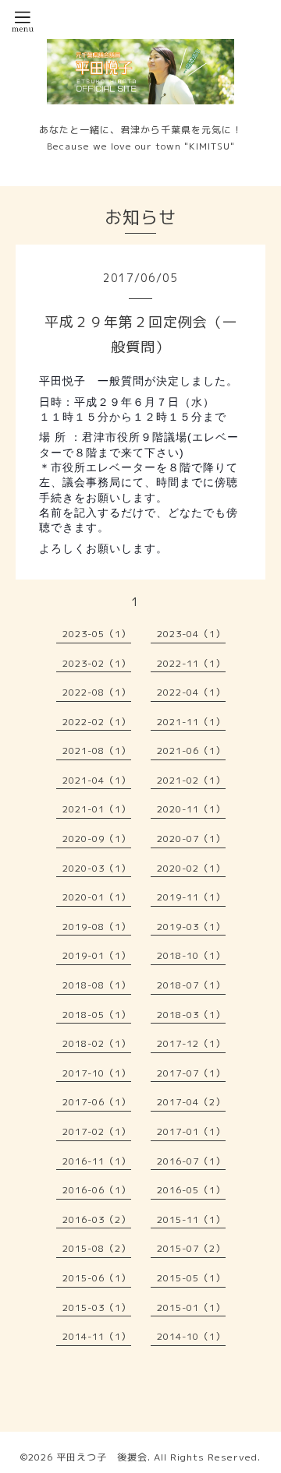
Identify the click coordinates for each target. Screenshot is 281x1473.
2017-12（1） (191, 1043)
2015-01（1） (191, 1307)
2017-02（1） (96, 1131)
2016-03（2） (96, 1219)
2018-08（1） (96, 985)
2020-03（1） (96, 868)
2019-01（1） (96, 955)
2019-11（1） (191, 897)
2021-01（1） (96, 809)
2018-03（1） (191, 1014)
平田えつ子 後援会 (102, 1457)
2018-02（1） (96, 1043)
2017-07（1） (191, 1073)
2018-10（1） (191, 955)
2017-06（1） (96, 1101)
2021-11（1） (191, 721)
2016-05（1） (191, 1189)
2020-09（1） (96, 838)
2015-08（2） (96, 1248)
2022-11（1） (191, 663)
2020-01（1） (96, 897)
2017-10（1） (96, 1073)
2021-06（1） (191, 750)
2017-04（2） (191, 1101)
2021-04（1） (96, 780)
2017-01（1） (191, 1131)
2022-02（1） (96, 721)
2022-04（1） (191, 692)
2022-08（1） (96, 692)
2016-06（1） (96, 1189)
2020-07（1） (191, 838)
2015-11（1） (191, 1219)
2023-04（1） (191, 633)
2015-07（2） (191, 1248)
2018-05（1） (96, 1014)
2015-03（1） (96, 1307)
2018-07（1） (191, 985)
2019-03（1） (191, 926)
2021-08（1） (96, 750)
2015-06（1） (96, 1277)
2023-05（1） (96, 633)
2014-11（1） (96, 1336)
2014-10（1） (191, 1336)
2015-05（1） (191, 1277)
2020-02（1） (191, 868)
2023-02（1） (96, 663)
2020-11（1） (191, 809)
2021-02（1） (191, 780)
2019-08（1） (96, 926)
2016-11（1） (96, 1161)
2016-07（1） (191, 1161)
